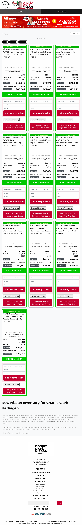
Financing (40, 475)
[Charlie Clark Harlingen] (17, 4)
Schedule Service (40, 498)
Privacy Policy (32, 521)
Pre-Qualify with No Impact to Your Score (14, 126)
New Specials (40, 489)
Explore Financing (11, 120)
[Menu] (77, 4)
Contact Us (8, 521)
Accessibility (20, 521)
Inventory (40, 482)
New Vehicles (40, 485)
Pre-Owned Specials (40, 491)
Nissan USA (40, 479)
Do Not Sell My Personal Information (62, 521)
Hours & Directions (40, 472)
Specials (40, 493)
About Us (40, 469)
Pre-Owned (40, 487)
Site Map (43, 521)
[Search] (59, 503)
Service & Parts (40, 495)
